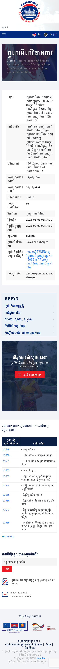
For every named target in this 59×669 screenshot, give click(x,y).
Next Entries (8, 536)
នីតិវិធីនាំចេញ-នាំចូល (15, 326)
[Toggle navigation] (4, 34)
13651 (6, 461)
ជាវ (6, 569)
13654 (6, 485)
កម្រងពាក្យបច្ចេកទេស (29, 641)
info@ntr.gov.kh (19, 592)
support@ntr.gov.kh (21, 596)
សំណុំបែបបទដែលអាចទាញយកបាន (22, 332)
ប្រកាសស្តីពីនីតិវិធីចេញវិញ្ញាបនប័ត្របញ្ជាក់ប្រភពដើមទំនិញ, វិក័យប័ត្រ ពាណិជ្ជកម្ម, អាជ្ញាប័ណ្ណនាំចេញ (39, 259)
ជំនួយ (49, 644)
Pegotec (41, 658)
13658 (6, 522)
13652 (6, 470)
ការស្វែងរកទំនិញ (12, 312)
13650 (6, 455)
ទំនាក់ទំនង (30, 647)
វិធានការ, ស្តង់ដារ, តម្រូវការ (18, 319)
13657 (6, 509)
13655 (6, 494)
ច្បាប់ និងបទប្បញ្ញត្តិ (14, 305)
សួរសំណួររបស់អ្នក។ (32, 374)
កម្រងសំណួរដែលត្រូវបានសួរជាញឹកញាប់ (24, 644)
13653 (6, 476)
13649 (6, 449)
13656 (6, 500)
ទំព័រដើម (11, 60)
